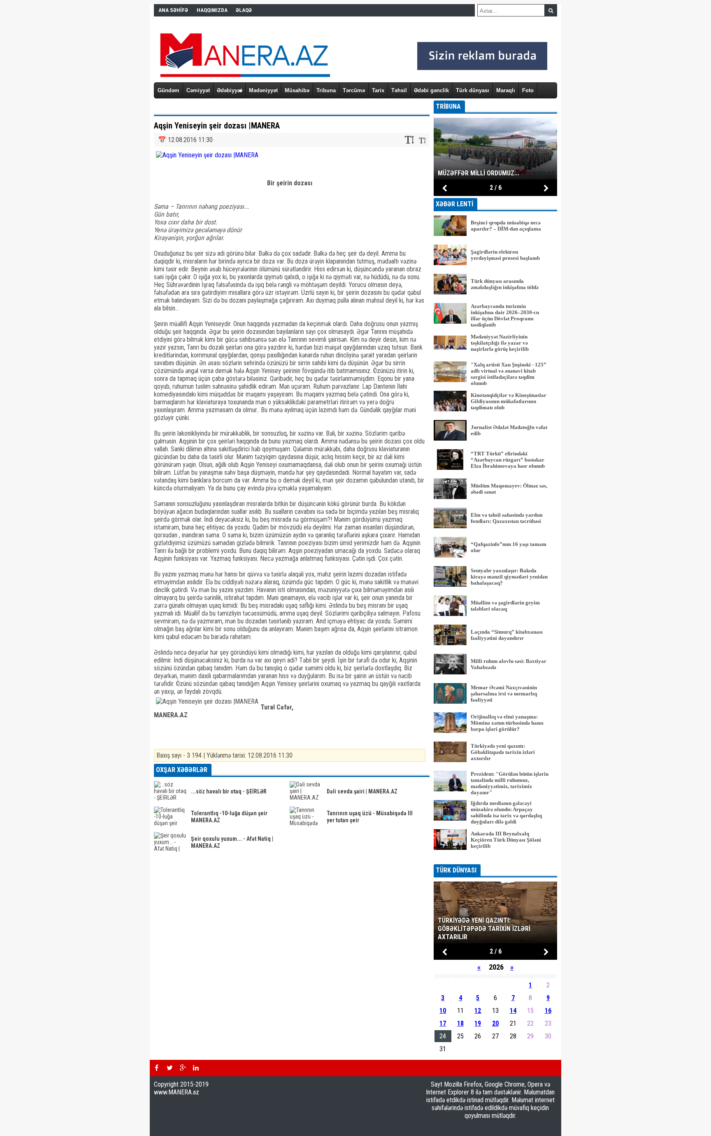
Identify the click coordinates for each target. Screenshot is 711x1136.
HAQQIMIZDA (212, 10)
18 (460, 1023)
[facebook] (156, 1068)
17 (442, 1023)
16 (548, 1011)
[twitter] (169, 1068)
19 (477, 1023)
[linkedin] (195, 1068)
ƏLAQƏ (244, 10)
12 (477, 1011)
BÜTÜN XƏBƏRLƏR (495, 859)
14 (513, 1011)
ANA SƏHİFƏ (173, 10)
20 (495, 1023)
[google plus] (182, 1068)
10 (442, 1011)
